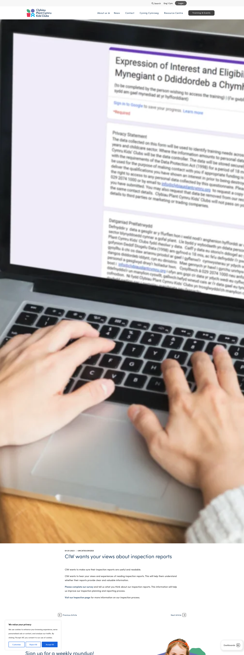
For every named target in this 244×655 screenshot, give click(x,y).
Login (180, 3)
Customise (16, 644)
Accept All (50, 644)
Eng (165, 3)
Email (59, 652)
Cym (171, 3)
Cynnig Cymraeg (129, 12)
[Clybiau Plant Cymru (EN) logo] (70, 13)
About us (82, 12)
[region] (33, 635)
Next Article (176, 615)
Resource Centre (153, 12)
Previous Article (70, 615)
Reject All (33, 644)
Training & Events (182, 12)
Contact (110, 12)
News (97, 12)
